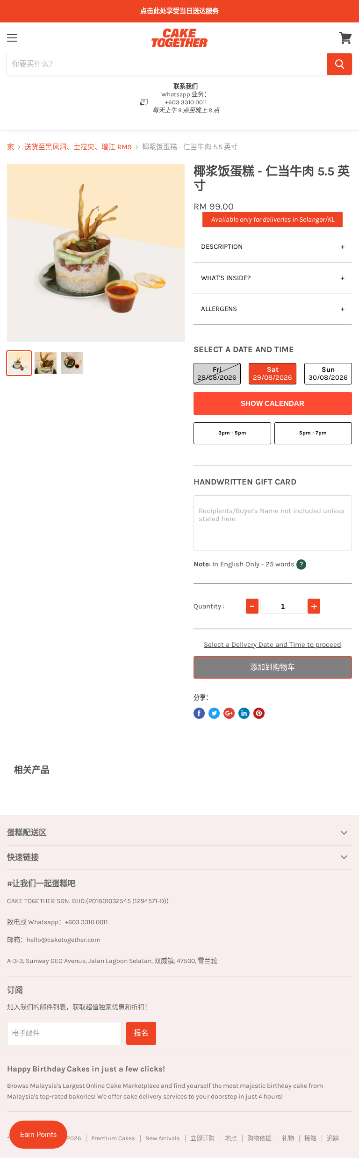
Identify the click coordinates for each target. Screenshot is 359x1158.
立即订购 (202, 1138)
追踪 (333, 1138)
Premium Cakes (113, 1138)
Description (222, 246)
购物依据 (259, 1138)
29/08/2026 (272, 373)
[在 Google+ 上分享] (229, 713)
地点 (231, 1138)
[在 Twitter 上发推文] (214, 713)
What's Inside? (226, 278)
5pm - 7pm (313, 433)
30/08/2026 (328, 373)
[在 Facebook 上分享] (199, 713)
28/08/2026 (217, 373)
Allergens (219, 308)
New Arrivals (162, 1138)
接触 (310, 1138)
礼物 (288, 1138)
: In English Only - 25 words (268, 563)
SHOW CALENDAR (272, 403)
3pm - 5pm (232, 433)
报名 (141, 1032)
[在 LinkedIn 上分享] (244, 713)
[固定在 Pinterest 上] (259, 713)
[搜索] (339, 64)
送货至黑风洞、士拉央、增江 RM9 (78, 147)
